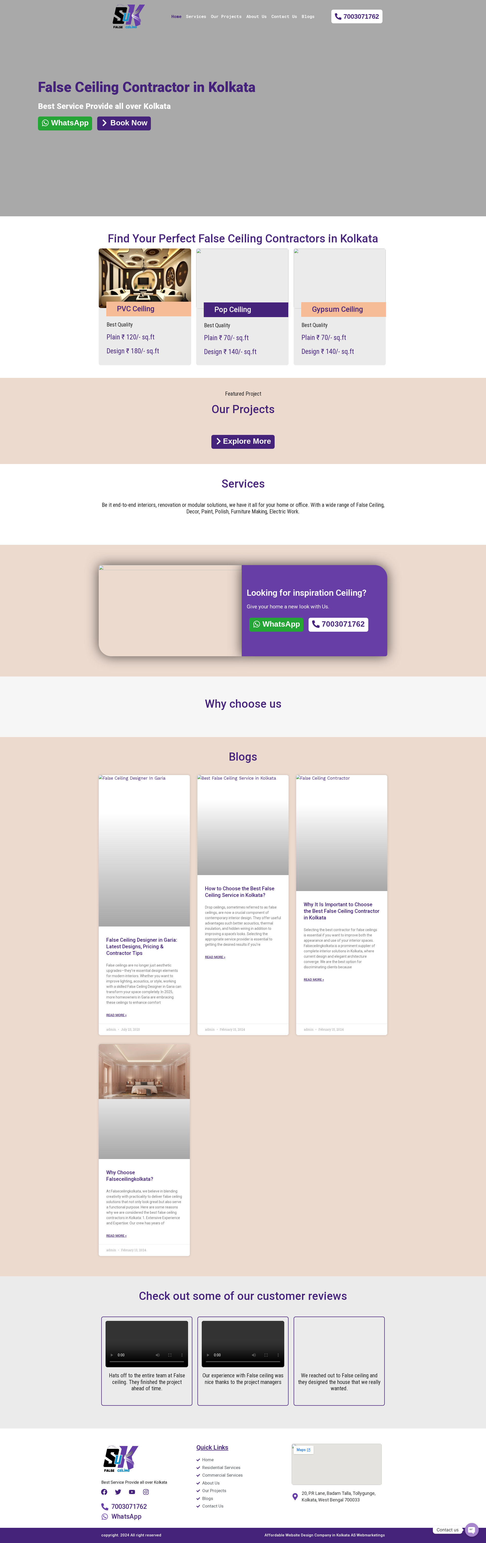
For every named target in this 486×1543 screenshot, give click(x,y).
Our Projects (226, 16)
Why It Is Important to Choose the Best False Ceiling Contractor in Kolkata (341, 911)
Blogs (308, 16)
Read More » (116, 1015)
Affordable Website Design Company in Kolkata (308, 1535)
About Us (256, 16)
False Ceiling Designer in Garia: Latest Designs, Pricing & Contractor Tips (141, 946)
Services (196, 16)
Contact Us (284, 16)
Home (176, 16)
